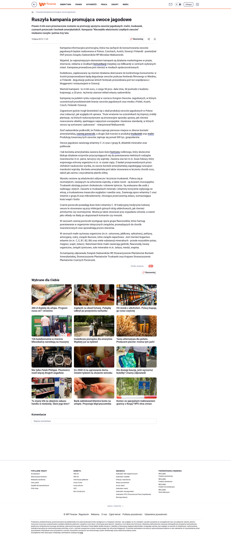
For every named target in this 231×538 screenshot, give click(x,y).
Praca (104, 4)
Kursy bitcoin (78, 485)
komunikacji (100, 63)
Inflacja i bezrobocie (123, 480)
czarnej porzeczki (85, 133)
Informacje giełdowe (81, 480)
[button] (178, 4)
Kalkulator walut (122, 488)
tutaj (81, 533)
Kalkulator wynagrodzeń (125, 491)
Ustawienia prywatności (155, 514)
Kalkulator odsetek (123, 477)
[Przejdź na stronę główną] (34, 6)
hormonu (115, 152)
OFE (75, 488)
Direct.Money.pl (164, 492)
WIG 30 (76, 477)
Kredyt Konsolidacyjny (167, 487)
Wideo (125, 4)
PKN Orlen (34, 488)
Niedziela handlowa (38, 480)
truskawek (136, 133)
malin (151, 133)
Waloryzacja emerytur (39, 477)
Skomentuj (138, 39)
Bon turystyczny (79, 491)
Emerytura (65, 4)
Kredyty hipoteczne (165, 481)
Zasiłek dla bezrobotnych (40, 485)
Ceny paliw (35, 483)
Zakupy (114, 4)
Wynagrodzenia (121, 497)
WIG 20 (76, 474)
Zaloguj (188, 4)
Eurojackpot (35, 474)
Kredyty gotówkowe (166, 476)
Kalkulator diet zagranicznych (127, 474)
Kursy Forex (78, 483)
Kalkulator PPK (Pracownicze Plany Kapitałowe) (133, 494)
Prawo (78, 4)
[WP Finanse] (49, 4)
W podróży (91, 4)
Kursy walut (120, 485)
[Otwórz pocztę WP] (170, 4)
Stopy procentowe (122, 483)
